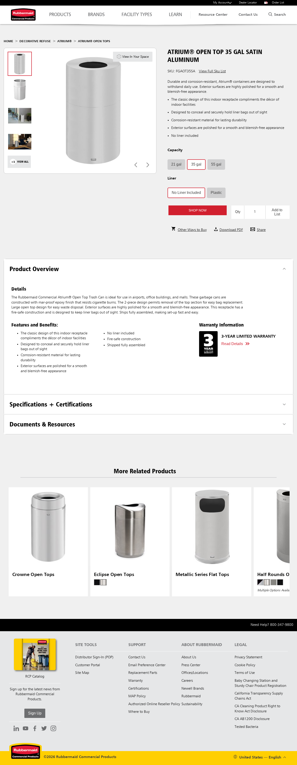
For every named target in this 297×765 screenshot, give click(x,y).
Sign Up (35, 713)
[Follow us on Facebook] (35, 729)
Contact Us (248, 15)
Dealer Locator (248, 2)
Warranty (135, 681)
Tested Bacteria (246, 727)
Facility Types (137, 15)
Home (8, 41)
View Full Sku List (212, 71)
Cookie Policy (245, 665)
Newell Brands (192, 689)
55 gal (216, 164)
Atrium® (64, 41)
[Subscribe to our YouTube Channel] (25, 729)
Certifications (138, 689)
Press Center (190, 665)
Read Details (232, 344)
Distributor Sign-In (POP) (94, 657)
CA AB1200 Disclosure (252, 719)
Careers (187, 681)
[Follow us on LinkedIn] (16, 729)
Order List (275, 2)
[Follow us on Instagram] (53, 729)
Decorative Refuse (35, 41)
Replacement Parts (142, 673)
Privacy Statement (248, 657)
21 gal (176, 164)
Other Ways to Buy (192, 230)
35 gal (196, 164)
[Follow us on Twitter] (44, 729)
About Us (188, 657)
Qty (237, 212)
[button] (197, 210)
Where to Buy (139, 712)
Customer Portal (87, 665)
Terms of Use (245, 673)
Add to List (277, 212)
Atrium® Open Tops (94, 41)
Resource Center (213, 15)
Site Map (82, 673)
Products (60, 15)
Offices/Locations (194, 673)
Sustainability (191, 704)
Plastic (216, 193)
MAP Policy (137, 696)
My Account (221, 2)
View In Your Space (135, 56)
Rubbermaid (191, 696)
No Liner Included (186, 193)
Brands (96, 15)
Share (261, 230)
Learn (175, 15)
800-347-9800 (281, 625)
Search (279, 15)
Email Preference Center (146, 665)
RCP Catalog (34, 677)
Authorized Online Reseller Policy (154, 704)
